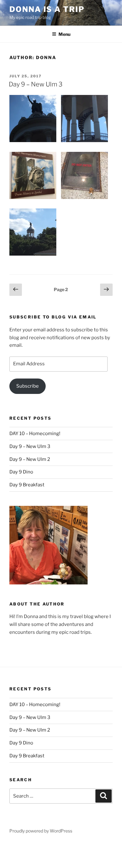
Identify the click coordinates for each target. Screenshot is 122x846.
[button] (35, 120)
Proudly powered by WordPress (40, 830)
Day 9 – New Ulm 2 (29, 459)
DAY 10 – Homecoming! (34, 433)
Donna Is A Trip (46, 9)
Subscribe (27, 386)
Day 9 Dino (21, 472)
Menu (64, 34)
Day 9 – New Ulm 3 (36, 84)
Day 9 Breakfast (26, 485)
